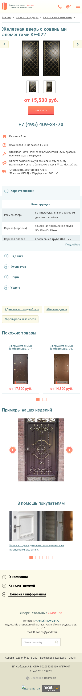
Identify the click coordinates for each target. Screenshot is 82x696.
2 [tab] (44, 399)
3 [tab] (44, 557)
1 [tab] (38, 399)
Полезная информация (27, 594)
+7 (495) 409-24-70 (41, 124)
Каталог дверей (21, 585)
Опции (15, 277)
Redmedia (50, 677)
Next (69, 450)
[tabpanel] (20, 367)
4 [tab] (51, 557)
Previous (12, 450)
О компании (18, 577)
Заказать (41, 110)
